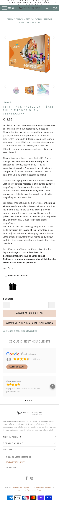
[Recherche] (48, 8)
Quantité (8, 299)
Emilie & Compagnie (20, 487)
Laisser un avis (17, 367)
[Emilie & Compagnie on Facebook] (27, 478)
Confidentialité (37, 487)
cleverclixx (8, 102)
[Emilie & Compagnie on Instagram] (32, 478)
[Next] (53, 53)
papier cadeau (18, 275)
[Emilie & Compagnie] (29, 8)
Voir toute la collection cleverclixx (20, 330)
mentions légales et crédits (29, 490)
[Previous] (6, 53)
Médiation (48, 487)
